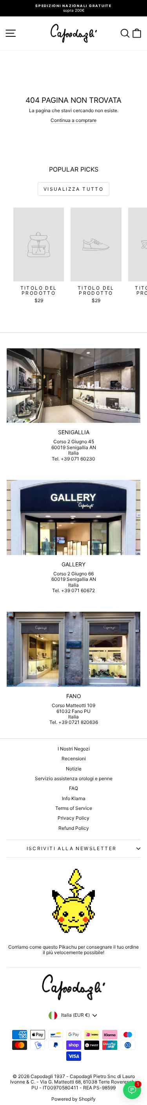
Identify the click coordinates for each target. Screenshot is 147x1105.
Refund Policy (73, 828)
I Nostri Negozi (74, 749)
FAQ (73, 788)
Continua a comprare (73, 120)
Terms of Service (73, 808)
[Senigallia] (73, 385)
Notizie (74, 769)
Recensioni (74, 758)
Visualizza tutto (73, 189)
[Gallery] (73, 517)
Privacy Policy (73, 818)
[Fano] (73, 649)
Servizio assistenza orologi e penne (74, 778)
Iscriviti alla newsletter (72, 848)
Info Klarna (73, 798)
